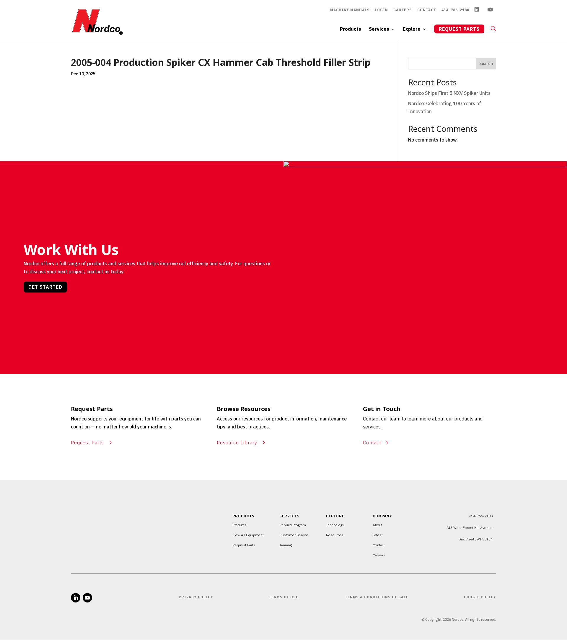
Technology (335, 525)
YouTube (492, 10)
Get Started (45, 287)
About (377, 525)
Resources (334, 535)
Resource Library (237, 443)
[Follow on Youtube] (87, 597)
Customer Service (293, 535)
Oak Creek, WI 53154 (475, 539)
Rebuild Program (292, 525)
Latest (378, 535)
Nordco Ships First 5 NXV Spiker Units (449, 93)
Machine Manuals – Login (359, 10)
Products (350, 29)
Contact (426, 10)
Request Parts (459, 29)
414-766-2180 (455, 10)
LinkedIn (478, 10)
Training (285, 545)
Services (379, 29)
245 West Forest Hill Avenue (469, 527)
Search (486, 63)
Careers (402, 10)
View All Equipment (248, 535)
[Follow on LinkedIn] (75, 597)
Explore (412, 29)
